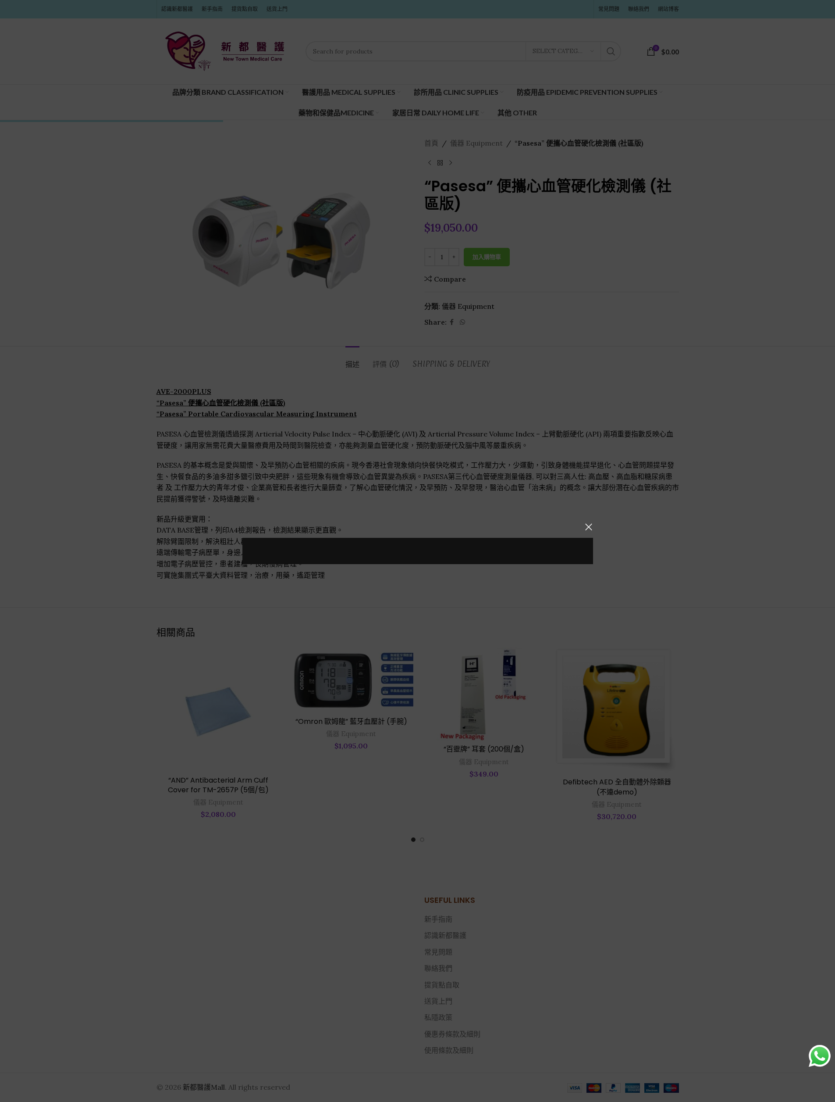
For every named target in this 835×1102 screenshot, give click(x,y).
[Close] (589, 527)
